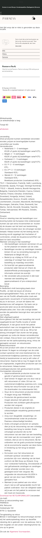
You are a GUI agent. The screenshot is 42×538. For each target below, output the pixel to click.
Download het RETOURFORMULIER (15, 495)
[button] (21, 12)
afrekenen (4, 129)
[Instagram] (13, 81)
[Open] (38, 18)
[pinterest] (23, 81)
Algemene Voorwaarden (20, 531)
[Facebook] (18, 81)
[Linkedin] (28, 81)
